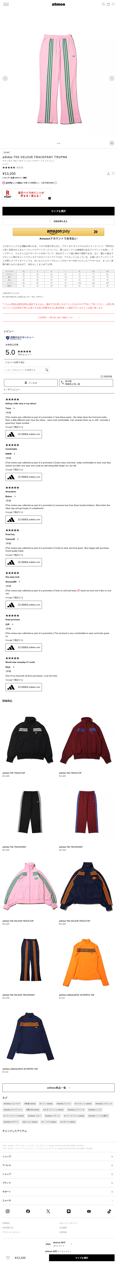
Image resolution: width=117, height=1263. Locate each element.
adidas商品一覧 (56, 1087)
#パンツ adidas (46, 1103)
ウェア (31, 1145)
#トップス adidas (48, 1122)
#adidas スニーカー (12, 1103)
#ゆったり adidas (30, 1122)
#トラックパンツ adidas (74, 1116)
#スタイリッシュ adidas (53, 1109)
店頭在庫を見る (60, 221)
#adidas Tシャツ (64, 1103)
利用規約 (6, 1223)
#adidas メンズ (94, 1109)
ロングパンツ (41, 1145)
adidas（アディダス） (17, 1145)
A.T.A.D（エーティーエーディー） (22, 1148)
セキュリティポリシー (68, 1223)
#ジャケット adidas (83, 1103)
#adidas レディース (76, 1109)
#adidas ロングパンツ (13, 1109)
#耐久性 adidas (32, 1109)
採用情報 (63, 1232)
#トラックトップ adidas (14, 1116)
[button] (5, 78)
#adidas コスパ (34, 1116)
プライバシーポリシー (11, 1232)
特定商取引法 (7, 1227)
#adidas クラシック (104, 1103)
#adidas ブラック (52, 1116)
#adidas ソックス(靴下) (98, 1116)
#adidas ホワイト (11, 1122)
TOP (4, 1145)
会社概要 (63, 1227)
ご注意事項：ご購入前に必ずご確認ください (55, 317)
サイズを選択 (58, 211)
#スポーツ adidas (67, 1122)
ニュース (6, 1200)
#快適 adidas (30, 1103)
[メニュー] (6, 4)
